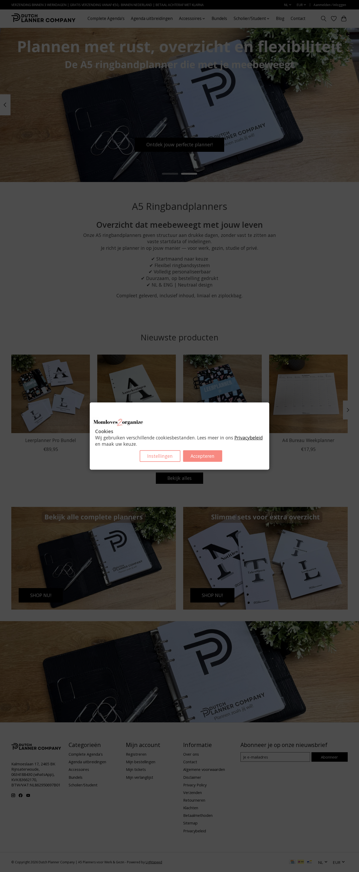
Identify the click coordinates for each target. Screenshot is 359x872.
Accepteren (202, 456)
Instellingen (160, 456)
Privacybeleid (248, 437)
